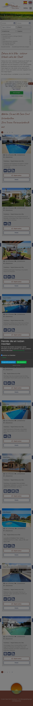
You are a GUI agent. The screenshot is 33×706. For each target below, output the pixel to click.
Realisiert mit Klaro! (16, 365)
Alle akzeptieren (21, 362)
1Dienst (3, 357)
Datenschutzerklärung (18, 350)
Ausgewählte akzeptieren (8, 362)
